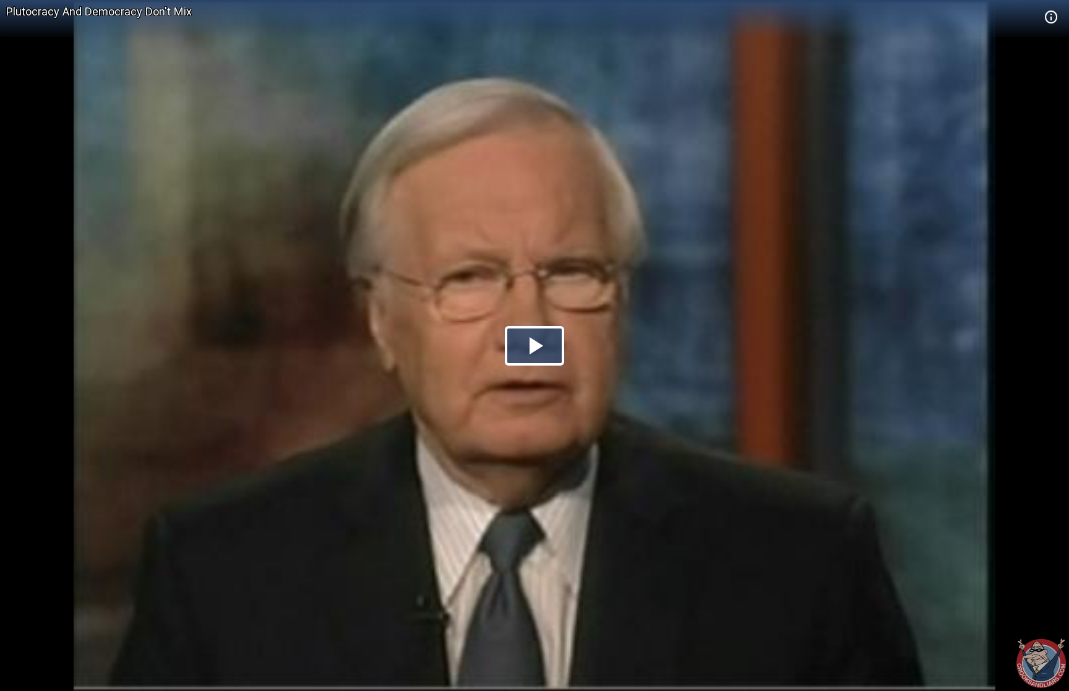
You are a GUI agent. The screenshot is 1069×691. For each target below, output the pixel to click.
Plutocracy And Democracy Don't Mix (99, 11)
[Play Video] (534, 346)
